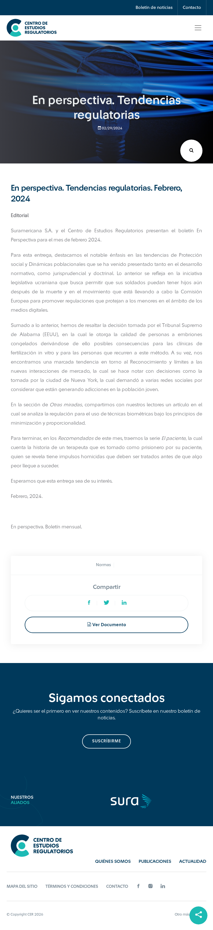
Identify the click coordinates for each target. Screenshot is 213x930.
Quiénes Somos (113, 861)
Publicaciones (155, 861)
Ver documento (108, 625)
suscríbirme (106, 741)
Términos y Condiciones (71, 886)
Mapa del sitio (22, 886)
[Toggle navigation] (198, 27)
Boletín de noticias (154, 7)
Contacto (192, 7)
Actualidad (192, 861)
